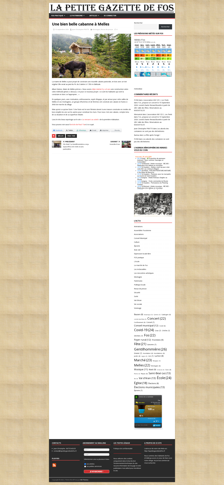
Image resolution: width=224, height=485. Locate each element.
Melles (60, 136)
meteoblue (138, 89)
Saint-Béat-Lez (160, 373)
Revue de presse (107, 29)
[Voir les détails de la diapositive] (153, 205)
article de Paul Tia (77, 124)
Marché (143, 360)
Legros (144, 356)
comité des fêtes (140, 319)
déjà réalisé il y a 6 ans (101, 89)
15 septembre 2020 (62, 29)
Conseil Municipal (140, 238)
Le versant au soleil (90, 119)
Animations (138, 226)
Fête (140, 344)
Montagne (96, 29)
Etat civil (137, 250)
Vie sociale (138, 304)
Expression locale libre (142, 254)
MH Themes (84, 480)
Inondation (148, 353)
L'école (136, 261)
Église (140, 383)
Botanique (148, 314)
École (164, 378)
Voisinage (137, 308)
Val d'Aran (138, 300)
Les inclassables (140, 269)
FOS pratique (57, 15)
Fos (149, 335)
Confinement (139, 322)
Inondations (159, 353)
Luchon (159, 356)
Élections (153, 383)
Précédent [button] (137, 204)
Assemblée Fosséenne (142, 230)
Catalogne (166, 314)
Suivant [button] (169, 204)
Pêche (137, 374)
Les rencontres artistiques (144, 273)
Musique (141, 369)
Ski (136, 378)
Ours (168, 370)
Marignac (156, 361)
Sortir (136, 296)
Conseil (150, 322)
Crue (158, 330)
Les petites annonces (94, 466)
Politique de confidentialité (123, 448)
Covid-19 (144, 330)
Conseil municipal (146, 325)
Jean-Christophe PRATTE (80, 29)
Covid (162, 326)
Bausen (138, 314)
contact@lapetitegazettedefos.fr (65, 451)
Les (151, 356)
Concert (156, 318)
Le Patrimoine (76, 15)
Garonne (151, 344)
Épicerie (137, 246)
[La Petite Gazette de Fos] (112, 12)
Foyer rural (142, 339)
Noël (152, 369)
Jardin (137, 356)
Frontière (157, 339)
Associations (139, 234)
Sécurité (137, 292)
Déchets (138, 336)
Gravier (138, 353)
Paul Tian (71, 136)
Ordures (160, 370)
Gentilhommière (150, 349)
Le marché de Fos (141, 265)
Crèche (166, 330)
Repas (144, 374)
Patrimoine (138, 281)
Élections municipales (149, 387)
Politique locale (139, 285)
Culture (136, 242)
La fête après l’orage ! (152, 135)
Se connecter (110, 15)
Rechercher (138, 23)
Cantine (157, 314)
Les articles (90, 464)
